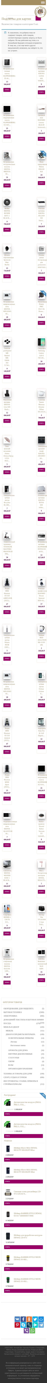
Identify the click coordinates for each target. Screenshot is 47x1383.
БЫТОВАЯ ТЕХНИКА (13, 1012)
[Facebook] (23, 1319)
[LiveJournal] (29, 1325)
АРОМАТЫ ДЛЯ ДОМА (18, 1050)
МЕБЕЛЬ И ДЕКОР (11, 1027)
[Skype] (23, 1325)
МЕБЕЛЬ (9, 1031)
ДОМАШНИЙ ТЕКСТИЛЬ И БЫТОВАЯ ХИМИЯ (24, 1020)
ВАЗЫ (10, 1065)
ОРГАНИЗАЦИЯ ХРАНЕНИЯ (20, 1069)
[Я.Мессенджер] (35, 1325)
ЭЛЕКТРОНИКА (10, 1016)
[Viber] (26, 1330)
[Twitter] (35, 1319)
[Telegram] (41, 1325)
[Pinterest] (17, 1325)
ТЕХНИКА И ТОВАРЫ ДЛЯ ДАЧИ (18, 1074)
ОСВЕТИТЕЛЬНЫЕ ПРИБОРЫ (21, 1038)
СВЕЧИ (11, 1061)
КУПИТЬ (7, 982)
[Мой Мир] (41, 1319)
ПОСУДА (7, 1023)
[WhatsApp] (32, 1330)
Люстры (13, 1042)
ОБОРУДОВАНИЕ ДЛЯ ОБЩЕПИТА (19, 1009)
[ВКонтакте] (17, 1319)
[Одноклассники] (29, 1319)
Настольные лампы (18, 1045)
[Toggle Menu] (43, 2)
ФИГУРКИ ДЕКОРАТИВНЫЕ (20, 1054)
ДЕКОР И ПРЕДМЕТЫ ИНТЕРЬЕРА (20, 1034)
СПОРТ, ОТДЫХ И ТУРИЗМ (15, 1077)
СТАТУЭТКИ (13, 1058)
